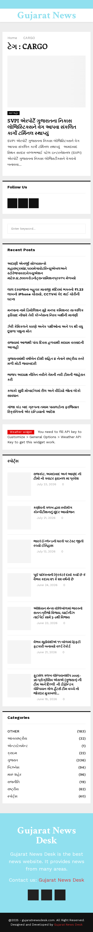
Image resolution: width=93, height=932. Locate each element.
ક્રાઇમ (12, 753)
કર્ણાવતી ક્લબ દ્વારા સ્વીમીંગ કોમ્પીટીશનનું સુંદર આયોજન (53, 509)
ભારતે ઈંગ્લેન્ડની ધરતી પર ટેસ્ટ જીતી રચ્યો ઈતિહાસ (58, 543)
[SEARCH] (80, 229)
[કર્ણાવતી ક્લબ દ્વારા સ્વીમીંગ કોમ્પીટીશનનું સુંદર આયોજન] (19, 517)
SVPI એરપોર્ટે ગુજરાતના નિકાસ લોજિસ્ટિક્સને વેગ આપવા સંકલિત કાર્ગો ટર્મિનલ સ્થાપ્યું (41, 126)
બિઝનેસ (13, 767)
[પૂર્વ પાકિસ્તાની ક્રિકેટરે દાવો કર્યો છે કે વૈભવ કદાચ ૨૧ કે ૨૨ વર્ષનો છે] (19, 585)
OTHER (13, 731)
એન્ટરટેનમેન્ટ (17, 746)
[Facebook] (33, 895)
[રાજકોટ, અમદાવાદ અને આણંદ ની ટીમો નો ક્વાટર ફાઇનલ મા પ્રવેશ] (19, 484)
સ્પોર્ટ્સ (12, 796)
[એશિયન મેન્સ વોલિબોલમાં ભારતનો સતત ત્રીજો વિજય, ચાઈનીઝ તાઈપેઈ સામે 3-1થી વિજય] (19, 618)
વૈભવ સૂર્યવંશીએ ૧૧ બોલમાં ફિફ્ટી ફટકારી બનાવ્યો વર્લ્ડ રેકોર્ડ (57, 643)
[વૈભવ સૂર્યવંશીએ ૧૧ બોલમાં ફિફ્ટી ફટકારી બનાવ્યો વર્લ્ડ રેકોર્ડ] (19, 652)
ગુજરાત (12, 760)
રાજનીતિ (13, 782)
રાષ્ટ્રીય (13, 789)
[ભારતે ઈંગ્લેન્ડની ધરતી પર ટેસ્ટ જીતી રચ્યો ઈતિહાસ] (19, 551)
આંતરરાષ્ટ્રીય (17, 738)
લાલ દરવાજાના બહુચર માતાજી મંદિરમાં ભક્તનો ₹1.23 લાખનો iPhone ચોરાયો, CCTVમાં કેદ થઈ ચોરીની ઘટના (45, 294)
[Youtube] (46, 895)
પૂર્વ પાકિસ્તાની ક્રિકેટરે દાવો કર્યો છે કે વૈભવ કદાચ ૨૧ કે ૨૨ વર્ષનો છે (59, 576)
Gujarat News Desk (46, 21)
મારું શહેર (13, 113)
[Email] (60, 895)
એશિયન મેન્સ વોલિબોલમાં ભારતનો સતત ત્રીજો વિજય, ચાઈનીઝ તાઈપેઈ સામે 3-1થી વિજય (58, 612)
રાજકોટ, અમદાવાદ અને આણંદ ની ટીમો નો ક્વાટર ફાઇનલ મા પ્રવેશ (57, 476)
